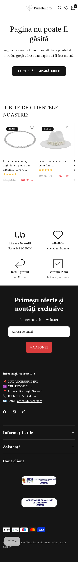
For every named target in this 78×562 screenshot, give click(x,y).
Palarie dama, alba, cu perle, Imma (52, 163)
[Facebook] (7, 411)
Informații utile (18, 432)
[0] (72, 8)
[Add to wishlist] (32, 128)
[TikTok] (26, 411)
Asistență (12, 447)
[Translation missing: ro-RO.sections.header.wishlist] (66, 8)
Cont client (13, 461)
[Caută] (59, 8)
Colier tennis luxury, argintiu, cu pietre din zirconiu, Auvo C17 (16, 165)
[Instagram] (17, 411)
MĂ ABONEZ (39, 347)
